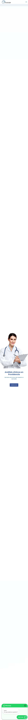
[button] (25, 706)
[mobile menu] (26, 2)
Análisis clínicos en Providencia (14, 373)
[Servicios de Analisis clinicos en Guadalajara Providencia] (6, 2)
